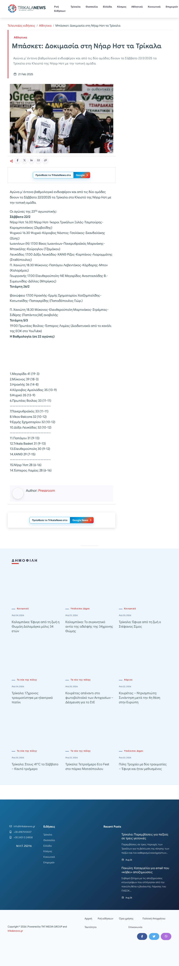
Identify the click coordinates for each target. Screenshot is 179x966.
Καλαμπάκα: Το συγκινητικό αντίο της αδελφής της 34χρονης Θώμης (89, 626)
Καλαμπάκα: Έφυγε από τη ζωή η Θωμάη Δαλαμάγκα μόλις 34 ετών (35, 626)
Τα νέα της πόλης (27, 680)
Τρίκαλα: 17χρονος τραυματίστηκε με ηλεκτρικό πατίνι (32, 697)
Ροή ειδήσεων (105, 918)
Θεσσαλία (92, 6)
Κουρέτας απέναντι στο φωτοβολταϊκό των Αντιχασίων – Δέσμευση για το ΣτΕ (89, 697)
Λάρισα (128, 680)
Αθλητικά (137, 6)
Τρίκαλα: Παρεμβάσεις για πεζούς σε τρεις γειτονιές (144, 836)
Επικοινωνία (135, 927)
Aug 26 (129, 859)
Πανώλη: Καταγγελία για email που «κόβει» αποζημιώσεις (145, 870)
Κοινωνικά (154, 6)
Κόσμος (121, 6)
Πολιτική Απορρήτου (153, 918)
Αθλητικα (45, 26)
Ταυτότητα (90, 927)
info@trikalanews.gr (24, 826)
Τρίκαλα (76, 6)
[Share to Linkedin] (31, 160)
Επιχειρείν (49, 862)
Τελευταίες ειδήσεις (21, 26)
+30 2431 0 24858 (23, 837)
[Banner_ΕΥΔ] (61, 356)
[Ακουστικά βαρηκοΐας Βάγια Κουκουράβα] (145, 107)
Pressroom (46, 490)
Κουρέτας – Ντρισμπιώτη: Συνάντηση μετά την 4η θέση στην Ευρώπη (139, 697)
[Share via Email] (38, 160)
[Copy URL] (45, 160)
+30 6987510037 (22, 832)
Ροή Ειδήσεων (60, 8)
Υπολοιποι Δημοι (80, 608)
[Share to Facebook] (17, 160)
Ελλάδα (107, 6)
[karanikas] (145, 156)
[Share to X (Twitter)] (24, 160)
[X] (154, 936)
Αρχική (88, 918)
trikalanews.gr (15, 930)
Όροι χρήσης (126, 918)
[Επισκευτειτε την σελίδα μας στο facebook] (142, 936)
